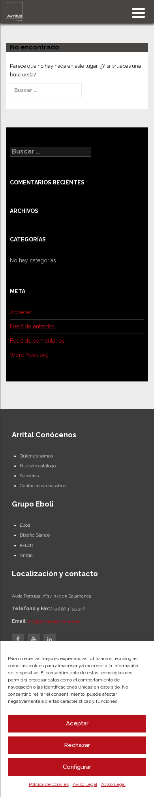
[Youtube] (34, 640)
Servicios (29, 475)
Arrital (26, 555)
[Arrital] (14, 11)
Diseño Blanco (35, 535)
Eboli (25, 525)
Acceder (21, 312)
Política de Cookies (49, 784)
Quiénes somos (36, 456)
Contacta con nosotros (43, 485)
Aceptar (77, 723)
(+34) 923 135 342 (68, 608)
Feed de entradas (32, 326)
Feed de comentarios (37, 341)
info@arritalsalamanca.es (54, 621)
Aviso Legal (85, 784)
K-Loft (26, 545)
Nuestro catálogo (38, 466)
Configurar (77, 766)
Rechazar (77, 745)
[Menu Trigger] (138, 12)
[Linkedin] (49, 640)
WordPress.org (29, 355)
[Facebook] (18, 640)
